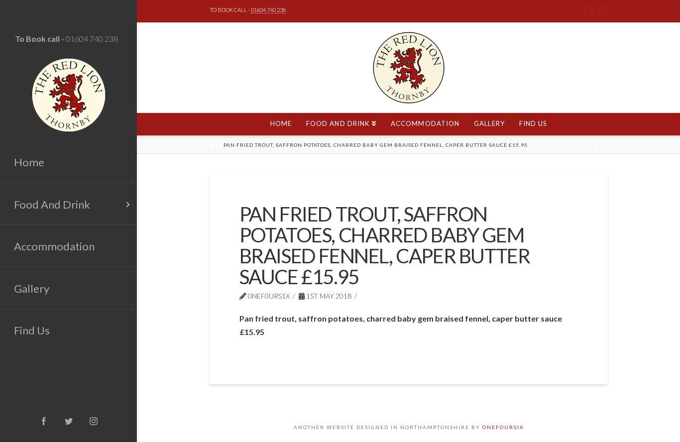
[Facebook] (588, 11)
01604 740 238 (92, 38)
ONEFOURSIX (503, 427)
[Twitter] (602, 11)
